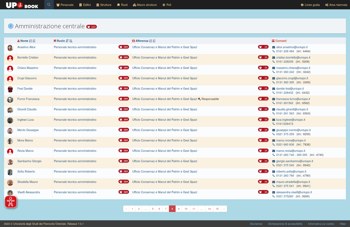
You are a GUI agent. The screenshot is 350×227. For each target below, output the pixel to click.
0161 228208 (284, 61)
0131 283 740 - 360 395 (291, 155)
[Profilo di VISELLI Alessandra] (10, 192)
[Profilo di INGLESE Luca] (10, 120)
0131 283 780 (285, 175)
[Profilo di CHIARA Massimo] (10, 68)
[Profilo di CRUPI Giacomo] (10, 79)
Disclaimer (256, 224)
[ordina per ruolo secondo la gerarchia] (67, 41)
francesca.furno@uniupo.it (292, 99)
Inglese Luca (25, 119)
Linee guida (312, 5)
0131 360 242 (285, 72)
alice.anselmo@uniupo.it (291, 47)
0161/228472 (284, 124)
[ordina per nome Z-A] (34, 41)
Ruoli (124, 5)
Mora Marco (25, 140)
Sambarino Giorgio (29, 161)
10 (186, 209)
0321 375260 (284, 196)
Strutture (105, 5)
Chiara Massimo (27, 68)
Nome (24, 41)
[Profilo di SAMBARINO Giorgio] (10, 161)
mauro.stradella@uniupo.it (292, 182)
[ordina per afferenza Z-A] (154, 41)
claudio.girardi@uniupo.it (291, 109)
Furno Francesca (28, 99)
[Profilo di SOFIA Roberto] (10, 172)
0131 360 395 (285, 82)
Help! (343, 224)
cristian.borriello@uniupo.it (292, 57)
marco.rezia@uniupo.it (290, 151)
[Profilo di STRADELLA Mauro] (10, 182)
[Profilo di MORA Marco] (10, 141)
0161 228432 (284, 92)
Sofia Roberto (26, 171)
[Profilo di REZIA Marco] (10, 151)
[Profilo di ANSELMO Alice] (10, 48)
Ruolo (61, 41)
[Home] (22, 4)
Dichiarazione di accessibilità (285, 224)
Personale (67, 5)
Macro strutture (146, 5)
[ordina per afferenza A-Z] (150, 41)
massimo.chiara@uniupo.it (292, 68)
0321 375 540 (285, 165)
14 (209, 209)
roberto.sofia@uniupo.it (290, 171)
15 (217, 209)
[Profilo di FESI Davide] (10, 89)
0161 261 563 (285, 113)
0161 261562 (284, 103)
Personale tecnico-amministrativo (75, 47)
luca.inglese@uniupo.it (290, 119)
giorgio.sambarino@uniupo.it (294, 161)
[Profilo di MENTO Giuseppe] (10, 130)
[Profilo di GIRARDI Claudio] (10, 110)
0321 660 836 (285, 144)
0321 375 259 (285, 134)
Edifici (86, 5)
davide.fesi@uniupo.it (289, 88)
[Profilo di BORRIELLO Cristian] (10, 58)
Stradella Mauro (27, 182)
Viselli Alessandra (28, 192)
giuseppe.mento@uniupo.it (293, 130)
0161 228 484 (285, 51)
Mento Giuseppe (28, 130)
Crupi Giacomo (27, 78)
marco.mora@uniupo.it (290, 140)
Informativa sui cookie (321, 224)
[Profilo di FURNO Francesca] (10, 99)
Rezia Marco (25, 151)
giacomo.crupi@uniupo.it (291, 78)
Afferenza (142, 41)
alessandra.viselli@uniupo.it (293, 192)
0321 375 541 (285, 186)
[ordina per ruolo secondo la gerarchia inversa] (70, 41)
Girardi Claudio (27, 109)
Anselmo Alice (26, 47)
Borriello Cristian (27, 57)
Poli (168, 5)
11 (193, 209)
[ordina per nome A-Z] (30, 41)
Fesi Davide (25, 88)
